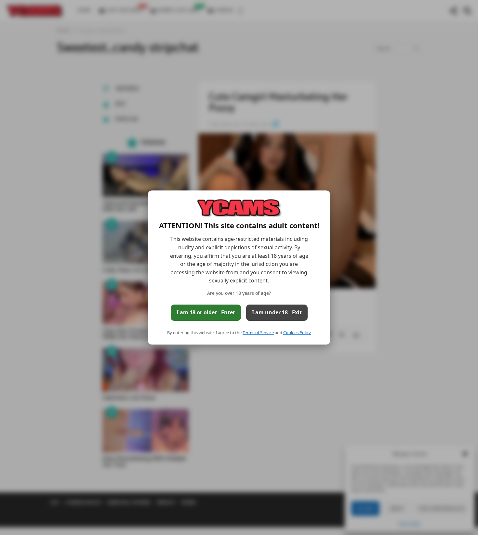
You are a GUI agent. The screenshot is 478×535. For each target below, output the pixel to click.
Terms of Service (258, 332)
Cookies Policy (297, 332)
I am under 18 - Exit (277, 312)
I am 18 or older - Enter (206, 312)
